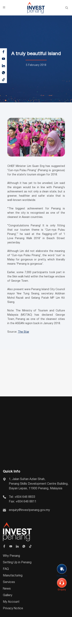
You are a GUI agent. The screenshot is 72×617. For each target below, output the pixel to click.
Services (9, 582)
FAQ (6, 569)
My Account (11, 602)
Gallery (7, 595)
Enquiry (62, 590)
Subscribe (61, 576)
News (7, 588)
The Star (23, 332)
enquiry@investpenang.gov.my (29, 510)
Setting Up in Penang (17, 562)
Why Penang (11, 556)
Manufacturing (12, 575)
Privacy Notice (13, 608)
